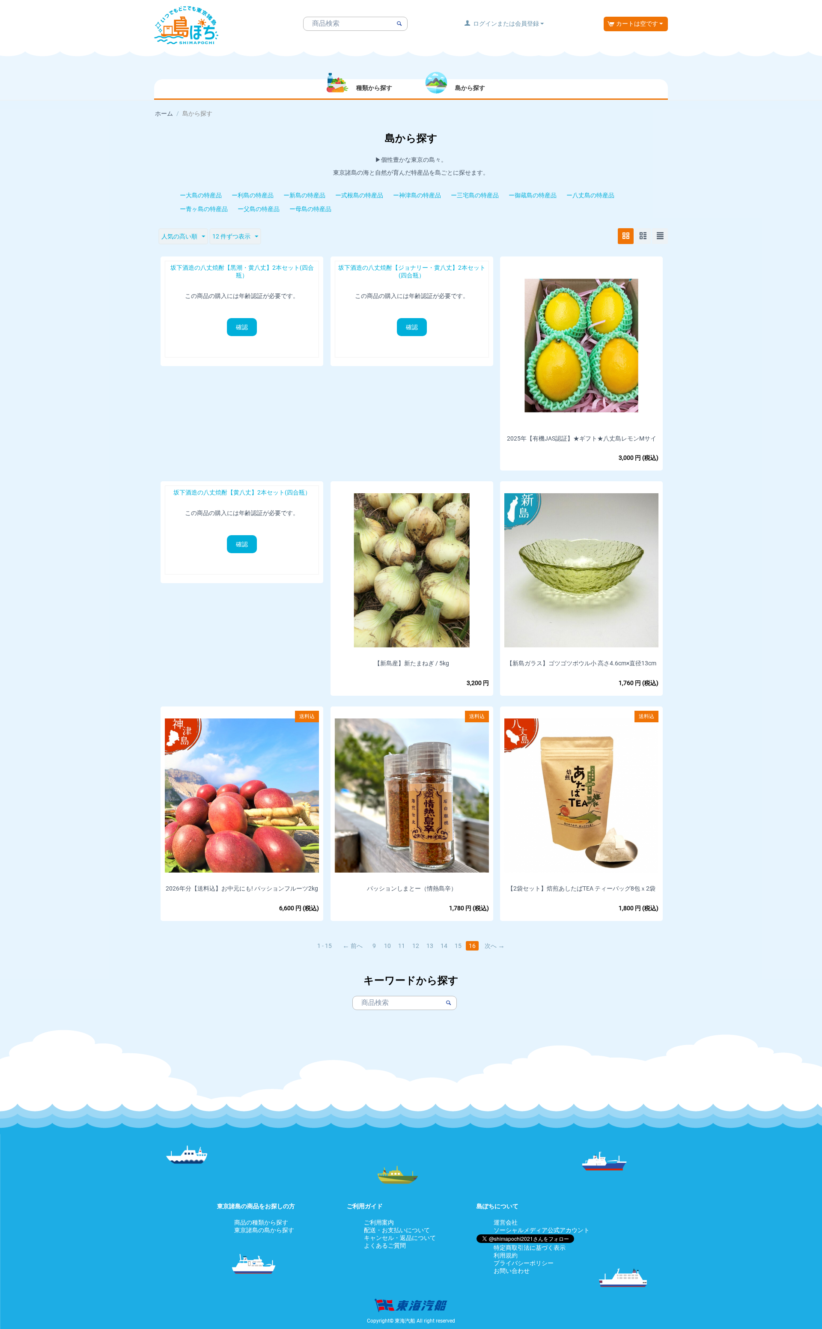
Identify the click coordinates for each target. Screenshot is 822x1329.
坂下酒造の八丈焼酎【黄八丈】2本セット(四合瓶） (242, 492)
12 (415, 945)
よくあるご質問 (385, 1245)
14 (444, 945)
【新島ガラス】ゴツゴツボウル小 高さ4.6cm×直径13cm (581, 663)
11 (401, 945)
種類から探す (374, 87)
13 (429, 945)
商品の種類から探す (261, 1222)
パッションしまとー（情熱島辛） (412, 888)
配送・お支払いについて (397, 1230)
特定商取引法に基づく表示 (530, 1247)
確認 (242, 327)
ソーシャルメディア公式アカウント (542, 1230)
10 (387, 945)
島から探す (470, 87)
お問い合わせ (512, 1270)
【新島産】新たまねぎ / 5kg (411, 663)
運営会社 (506, 1222)
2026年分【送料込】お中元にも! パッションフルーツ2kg (242, 888)
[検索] (399, 24)
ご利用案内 (379, 1222)
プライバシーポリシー (524, 1263)
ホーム (164, 113)
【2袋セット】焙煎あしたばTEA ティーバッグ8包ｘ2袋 (581, 888)
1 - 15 (324, 945)
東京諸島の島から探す (264, 1230)
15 (458, 945)
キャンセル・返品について (400, 1237)
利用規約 (506, 1255)
